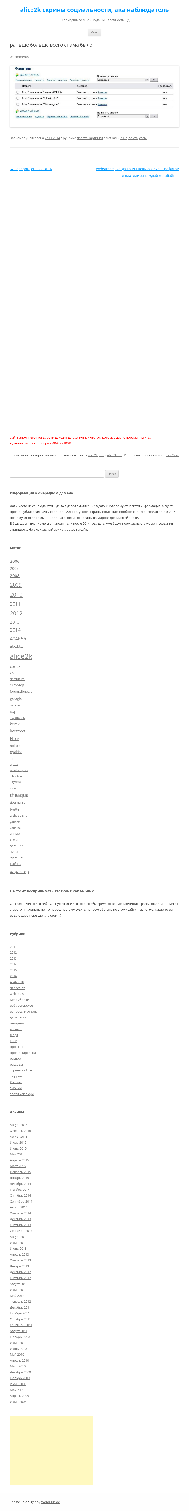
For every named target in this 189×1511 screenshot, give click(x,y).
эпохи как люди (22, 1094)
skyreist (15, 781)
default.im (17, 679)
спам (143, 138)
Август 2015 (18, 1136)
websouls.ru (19, 815)
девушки (16, 845)
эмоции (16, 1088)
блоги (14, 839)
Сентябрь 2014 (21, 1201)
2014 (15, 630)
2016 (13, 976)
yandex (15, 822)
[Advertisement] (51, 1450)
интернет (17, 1023)
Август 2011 (18, 1331)
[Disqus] (94, 240)
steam (14, 788)
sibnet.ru (16, 776)
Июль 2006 (18, 1401)
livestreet (17, 730)
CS (12, 672)
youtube (15, 827)
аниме (15, 833)
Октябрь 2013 (20, 1225)
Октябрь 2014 (20, 1195)
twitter (15, 809)
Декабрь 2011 (20, 1307)
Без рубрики (19, 999)
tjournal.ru (17, 802)
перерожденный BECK (31, 168)
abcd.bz (16, 646)
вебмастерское (21, 1005)
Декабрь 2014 (20, 1183)
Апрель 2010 (19, 1360)
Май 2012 (17, 1295)
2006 (15, 561)
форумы (16, 1076)
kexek (15, 724)
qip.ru (14, 764)
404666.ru (17, 982)
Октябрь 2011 (20, 1319)
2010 (16, 594)
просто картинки (90, 138)
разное (15, 1058)
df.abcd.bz (17, 988)
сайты (15, 863)
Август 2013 (18, 1236)
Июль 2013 (18, 1242)
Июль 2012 (18, 1289)
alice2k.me (114, 455)
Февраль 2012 (20, 1301)
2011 (15, 604)
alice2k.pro (96, 455)
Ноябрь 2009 (20, 1378)
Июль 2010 (18, 1342)
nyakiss (16, 751)
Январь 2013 (19, 1266)
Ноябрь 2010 (20, 1337)
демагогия (18, 1017)
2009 (16, 584)
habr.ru (15, 705)
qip (12, 758)
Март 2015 (18, 1166)
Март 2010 (18, 1366)
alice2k (21, 656)
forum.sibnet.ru (21, 691)
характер (19, 871)
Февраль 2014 (20, 1213)
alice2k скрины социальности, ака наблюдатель (94, 9)
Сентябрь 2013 (21, 1231)
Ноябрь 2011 (20, 1313)
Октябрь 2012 (20, 1278)
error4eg (17, 685)
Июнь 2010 (18, 1348)
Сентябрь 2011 (21, 1325)
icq (12, 711)
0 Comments (19, 56)
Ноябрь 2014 (20, 1189)
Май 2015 (17, 1154)
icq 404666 (17, 718)
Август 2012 (18, 1284)
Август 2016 (18, 1125)
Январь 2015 (19, 1178)
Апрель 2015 (19, 1160)
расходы (16, 1064)
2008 (15, 575)
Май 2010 (17, 1354)
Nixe (14, 738)
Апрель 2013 (19, 1254)
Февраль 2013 (20, 1260)
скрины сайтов (21, 1070)
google (16, 698)
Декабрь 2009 (20, 1372)
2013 (15, 622)
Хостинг (16, 1082)
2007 (123, 138)
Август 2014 (18, 1207)
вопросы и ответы (24, 1011)
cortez (15, 666)
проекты (16, 857)
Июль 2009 (18, 1384)
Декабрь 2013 (20, 1219)
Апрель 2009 (19, 1395)
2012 (16, 613)
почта (133, 138)
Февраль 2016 (20, 1130)
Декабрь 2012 (20, 1272)
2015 (13, 970)
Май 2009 (17, 1390)
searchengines (19, 770)
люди (14, 1035)
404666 (18, 638)
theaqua (19, 795)
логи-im (16, 1029)
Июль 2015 (18, 1142)
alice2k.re (172, 455)
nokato (15, 745)
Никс (13, 1041)
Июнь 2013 (18, 1248)
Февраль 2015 (20, 1172)
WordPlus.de (50, 1502)
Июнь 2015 (18, 1148)
